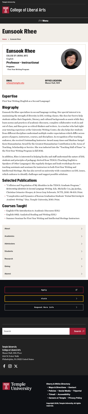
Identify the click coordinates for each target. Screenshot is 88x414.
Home (4, 39)
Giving (7, 266)
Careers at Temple (57, 398)
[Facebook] (4, 366)
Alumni (8, 274)
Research (9, 259)
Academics (9, 236)
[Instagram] (10, 366)
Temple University (8, 2)
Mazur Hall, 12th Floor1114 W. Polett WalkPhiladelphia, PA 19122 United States (18, 356)
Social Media (65, 391)
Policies (52, 391)
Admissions (10, 243)
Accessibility (64, 394)
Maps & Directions (57, 387)
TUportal (77, 391)
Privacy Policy (75, 398)
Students (9, 251)
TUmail (52, 394)
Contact (72, 387)
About (7, 228)
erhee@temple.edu (15, 83)
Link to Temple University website (17, 386)
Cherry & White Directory (58, 384)
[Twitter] (16, 366)
